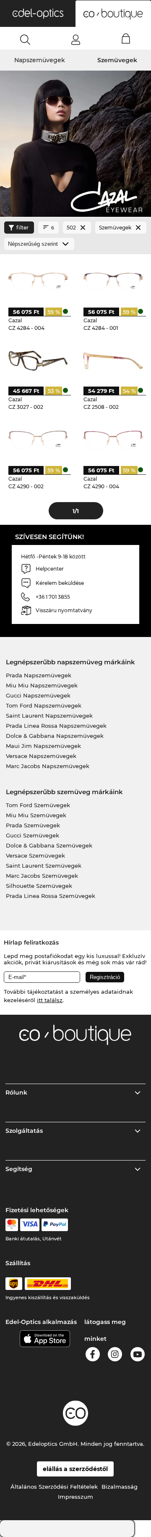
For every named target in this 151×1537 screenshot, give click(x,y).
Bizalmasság (120, 1486)
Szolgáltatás (24, 1130)
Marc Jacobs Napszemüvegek (47, 766)
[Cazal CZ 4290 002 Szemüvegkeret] (37, 439)
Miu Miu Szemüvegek (36, 815)
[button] (38, 13)
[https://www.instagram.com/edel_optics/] (115, 1355)
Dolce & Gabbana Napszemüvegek (55, 735)
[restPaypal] (55, 1225)
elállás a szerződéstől (75, 1469)
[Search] (25, 39)
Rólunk (16, 1092)
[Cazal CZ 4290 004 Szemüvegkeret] (113, 439)
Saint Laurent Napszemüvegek (49, 715)
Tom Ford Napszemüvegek (43, 705)
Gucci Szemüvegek (32, 835)
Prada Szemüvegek (33, 825)
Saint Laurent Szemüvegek (43, 865)
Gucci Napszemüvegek (38, 695)
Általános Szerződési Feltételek (54, 1486)
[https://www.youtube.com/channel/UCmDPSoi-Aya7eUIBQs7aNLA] (137, 1355)
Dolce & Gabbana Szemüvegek (49, 845)
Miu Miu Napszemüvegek (42, 685)
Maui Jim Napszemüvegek (43, 745)
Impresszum (75, 1496)
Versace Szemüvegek (35, 855)
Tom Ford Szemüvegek (38, 805)
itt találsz (49, 1000)
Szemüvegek (117, 60)
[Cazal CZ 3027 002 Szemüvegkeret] (37, 360)
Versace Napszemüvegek (41, 756)
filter (22, 227)
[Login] (75, 39)
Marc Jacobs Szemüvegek (42, 875)
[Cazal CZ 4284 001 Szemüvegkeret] (113, 281)
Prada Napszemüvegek (38, 675)
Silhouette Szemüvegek (39, 885)
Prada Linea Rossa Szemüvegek (50, 895)
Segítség (18, 1169)
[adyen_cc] (11, 1225)
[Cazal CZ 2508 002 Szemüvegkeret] (113, 360)
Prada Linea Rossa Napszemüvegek (56, 725)
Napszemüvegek (39, 60)
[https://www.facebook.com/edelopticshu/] (93, 1355)
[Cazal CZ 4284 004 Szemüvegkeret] (37, 281)
